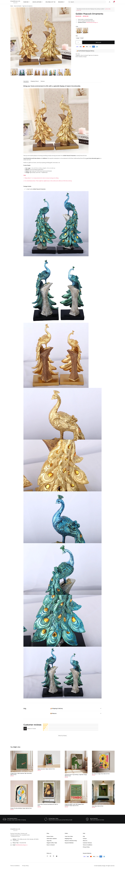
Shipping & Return (35, 81)
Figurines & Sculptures (93, 55)
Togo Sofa (49, 840)
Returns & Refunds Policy (71, 840)
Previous (10, 72)
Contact (85, 838)
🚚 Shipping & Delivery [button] (56, 708)
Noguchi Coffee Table (52, 842)
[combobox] (87, 2)
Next (70, 72)
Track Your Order (69, 836)
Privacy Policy (86, 847)
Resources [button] (61, 1)
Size (77, 35)
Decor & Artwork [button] (37, 1)
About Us (85, 840)
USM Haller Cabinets (52, 838)
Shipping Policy (68, 838)
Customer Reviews (87, 842)
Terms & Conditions (87, 844)
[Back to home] (15, 2)
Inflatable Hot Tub (50, 1)
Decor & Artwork (84, 55)
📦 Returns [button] (53, 713)
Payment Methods (69, 842)
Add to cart (98, 42)
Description (26, 81)
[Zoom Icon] (40, 37)
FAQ (84, 836)
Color (77, 26)
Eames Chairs (50, 836)
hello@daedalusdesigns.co (92, 22)
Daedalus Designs (83, 56)
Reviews (43, 81)
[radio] (79, 31)
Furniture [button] (25, 1)
